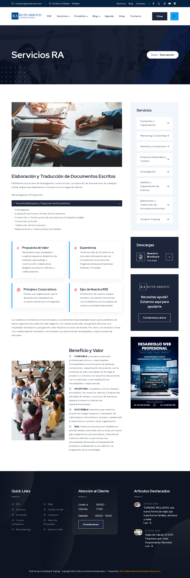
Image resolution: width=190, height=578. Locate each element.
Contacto (140, 3)
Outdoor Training (150, 219)
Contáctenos (91, 524)
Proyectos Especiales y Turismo (153, 159)
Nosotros (121, 3)
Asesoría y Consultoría (153, 146)
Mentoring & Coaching (153, 135)
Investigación (148, 171)
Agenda (109, 16)
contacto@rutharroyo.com (28, 3)
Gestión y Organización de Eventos (149, 186)
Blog (131, 3)
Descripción (167, 54)
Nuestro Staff (54, 529)
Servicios (62, 16)
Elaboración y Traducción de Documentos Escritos (152, 204)
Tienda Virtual (55, 509)
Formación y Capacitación (148, 123)
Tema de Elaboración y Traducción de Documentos (41, 203)
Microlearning (23, 529)
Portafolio (80, 16)
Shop (122, 16)
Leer (146, 522)
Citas (160, 16)
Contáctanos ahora (154, 317)
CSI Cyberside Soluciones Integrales (140, 571)
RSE (49, 16)
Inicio (154, 54)
